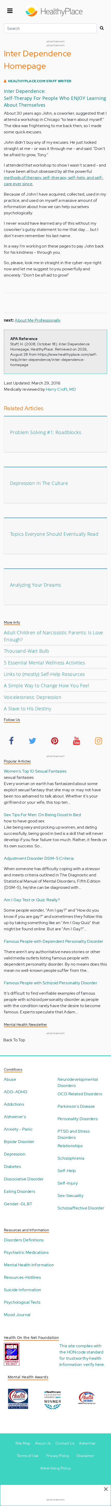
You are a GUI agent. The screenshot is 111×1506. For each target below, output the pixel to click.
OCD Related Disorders (80, 1094)
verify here (93, 1364)
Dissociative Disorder (24, 1179)
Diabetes (12, 1166)
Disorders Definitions (24, 1240)
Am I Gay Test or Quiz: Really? (32, 900)
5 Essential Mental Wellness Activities (44, 662)
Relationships (70, 1146)
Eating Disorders (19, 1191)
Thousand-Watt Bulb (26, 651)
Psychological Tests (22, 1302)
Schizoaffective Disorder (81, 1208)
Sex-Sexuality (70, 1195)
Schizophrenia (71, 1158)
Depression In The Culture (39, 483)
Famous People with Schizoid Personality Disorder (50, 983)
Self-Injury (68, 1183)
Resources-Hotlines (22, 1277)
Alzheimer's (15, 1116)
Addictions (14, 1104)
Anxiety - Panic (18, 1129)
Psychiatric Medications (26, 1252)
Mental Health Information (29, 1265)
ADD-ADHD (15, 1092)
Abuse (10, 1079)
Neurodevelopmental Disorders (78, 1082)
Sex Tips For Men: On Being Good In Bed (42, 814)
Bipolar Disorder (19, 1141)
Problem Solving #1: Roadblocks (45, 432)
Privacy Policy (57, 1455)
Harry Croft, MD (61, 389)
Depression (14, 1154)
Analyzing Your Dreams (35, 585)
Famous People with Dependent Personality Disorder (54, 941)
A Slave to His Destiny (27, 708)
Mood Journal (17, 1314)
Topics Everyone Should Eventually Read (54, 534)
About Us (43, 1443)
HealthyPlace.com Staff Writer (40, 81)
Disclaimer (85, 1455)
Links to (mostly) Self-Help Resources (44, 674)
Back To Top (14, 1040)
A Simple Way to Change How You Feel (46, 685)
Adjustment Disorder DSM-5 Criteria (39, 858)
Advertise (87, 1443)
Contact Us (65, 1443)
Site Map (22, 1443)
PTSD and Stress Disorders (74, 1134)
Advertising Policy (55, 1468)
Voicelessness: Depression (32, 697)
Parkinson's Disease (76, 1106)
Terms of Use (28, 1455)
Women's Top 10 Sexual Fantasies (35, 771)
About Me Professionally (37, 320)
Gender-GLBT (18, 1204)
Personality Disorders (78, 1119)
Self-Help (67, 1170)
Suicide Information (22, 1289)
